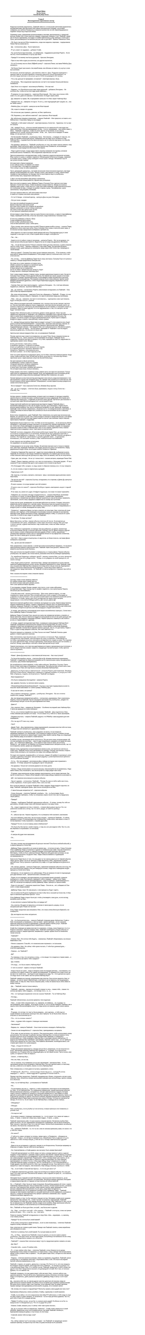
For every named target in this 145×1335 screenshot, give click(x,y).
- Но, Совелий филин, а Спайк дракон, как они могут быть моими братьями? (36, 1150)
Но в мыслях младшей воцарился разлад (24, 203)
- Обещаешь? (15, 1103)
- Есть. (12, 1142)
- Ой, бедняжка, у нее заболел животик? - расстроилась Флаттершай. (34, 115)
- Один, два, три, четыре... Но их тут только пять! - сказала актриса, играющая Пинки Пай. (41, 458)
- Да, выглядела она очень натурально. (23, 914)
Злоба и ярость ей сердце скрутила (22, 266)
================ (17, 652)
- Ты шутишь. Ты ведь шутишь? (21, 518)
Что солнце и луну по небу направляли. (23, 168)
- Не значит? (14, 1133)
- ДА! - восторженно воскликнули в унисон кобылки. (28, 778)
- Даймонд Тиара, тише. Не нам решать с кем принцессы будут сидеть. (34, 890)
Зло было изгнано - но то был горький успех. (25, 351)
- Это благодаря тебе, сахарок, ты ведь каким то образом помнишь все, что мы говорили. (40, 466)
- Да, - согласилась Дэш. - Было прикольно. (25, 47)
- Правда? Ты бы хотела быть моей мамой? (25, 1219)
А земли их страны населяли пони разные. (25, 194)
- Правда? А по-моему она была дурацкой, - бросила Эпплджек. (32, 57)
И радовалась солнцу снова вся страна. (24, 362)
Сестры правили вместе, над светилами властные (28, 192)
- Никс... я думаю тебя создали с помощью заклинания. (29, 1021)
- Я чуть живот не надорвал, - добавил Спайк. (25, 50)
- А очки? (13, 811)
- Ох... (12, 837)
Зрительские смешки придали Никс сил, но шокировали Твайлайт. (32, 333)
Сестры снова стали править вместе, (24, 579)
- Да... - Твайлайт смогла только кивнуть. (24, 986)
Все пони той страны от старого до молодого (26, 206)
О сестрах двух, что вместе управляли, (24, 166)
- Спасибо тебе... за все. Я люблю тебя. (23, 1247)
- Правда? (13, 799)
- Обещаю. (13, 1106)
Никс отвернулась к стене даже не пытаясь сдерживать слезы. (31, 1069)
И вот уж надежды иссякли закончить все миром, (27, 347)
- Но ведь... (14, 997)
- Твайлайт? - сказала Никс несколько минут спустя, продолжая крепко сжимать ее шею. (40, 1241)
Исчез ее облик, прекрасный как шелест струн (26, 269)
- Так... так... (14, 237)
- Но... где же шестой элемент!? (21, 543)
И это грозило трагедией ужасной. (22, 211)
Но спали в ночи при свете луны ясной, (23, 209)
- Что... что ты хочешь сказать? (21, 1018)
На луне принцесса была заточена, (22, 361)
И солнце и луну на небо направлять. (23, 365)
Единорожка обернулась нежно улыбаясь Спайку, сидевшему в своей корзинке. (37, 1292)
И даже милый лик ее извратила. (21, 268)
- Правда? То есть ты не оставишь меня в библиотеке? (29, 824)
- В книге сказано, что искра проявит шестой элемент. (28, 484)
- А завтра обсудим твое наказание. (22, 834)
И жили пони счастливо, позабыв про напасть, (26, 367)
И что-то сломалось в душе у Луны (22, 219)
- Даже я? (13, 704)
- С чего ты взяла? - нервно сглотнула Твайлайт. (26, 968)
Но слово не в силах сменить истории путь (25, 263)
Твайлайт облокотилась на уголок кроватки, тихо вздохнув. (30, 1000)
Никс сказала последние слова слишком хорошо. (27, 573)
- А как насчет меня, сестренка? (21, 690)
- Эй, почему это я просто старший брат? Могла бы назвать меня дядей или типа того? (39, 1289)
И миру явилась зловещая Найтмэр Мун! (24, 271)
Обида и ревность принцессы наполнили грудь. (26, 265)
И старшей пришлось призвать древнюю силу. (26, 348)
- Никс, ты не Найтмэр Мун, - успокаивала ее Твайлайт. (29, 1082)
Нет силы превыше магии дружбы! (22, 584)
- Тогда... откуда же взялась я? (20, 1046)
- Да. (11, 1009)
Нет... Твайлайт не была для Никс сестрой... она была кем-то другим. (33, 1207)
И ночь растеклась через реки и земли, (23, 344)
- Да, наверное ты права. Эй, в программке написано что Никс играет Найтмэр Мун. (38, 98)
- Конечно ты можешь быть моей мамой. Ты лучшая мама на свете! (33, 1232)
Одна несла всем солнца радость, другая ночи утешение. (30, 180)
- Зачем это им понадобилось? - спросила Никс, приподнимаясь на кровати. (36, 1030)
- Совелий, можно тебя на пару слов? (23, 1315)
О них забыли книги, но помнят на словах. (24, 165)
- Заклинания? (15, 1024)
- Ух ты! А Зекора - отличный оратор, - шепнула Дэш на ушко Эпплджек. (34, 197)
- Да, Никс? (14, 1244)
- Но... (12, 1085)
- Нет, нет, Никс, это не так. (19, 1059)
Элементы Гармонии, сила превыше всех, (24, 350)
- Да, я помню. (15, 962)
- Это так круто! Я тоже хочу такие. (22, 721)
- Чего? (12, 724)
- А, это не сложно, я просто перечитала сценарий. (27, 469)
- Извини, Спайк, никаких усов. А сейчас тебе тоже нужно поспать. (33, 1305)
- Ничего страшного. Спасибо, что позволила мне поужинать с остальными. (36, 943)
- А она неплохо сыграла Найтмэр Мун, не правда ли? (28, 902)
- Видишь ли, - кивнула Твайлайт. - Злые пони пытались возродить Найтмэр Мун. (38, 1027)
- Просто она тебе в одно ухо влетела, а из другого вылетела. (31, 60)
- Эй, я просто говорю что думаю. (21, 109)
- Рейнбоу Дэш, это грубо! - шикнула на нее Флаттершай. (29, 106)
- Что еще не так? (16, 1113)
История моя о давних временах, (21, 163)
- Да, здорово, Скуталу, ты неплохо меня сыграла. (27, 683)
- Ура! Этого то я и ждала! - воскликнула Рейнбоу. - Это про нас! (32, 86)
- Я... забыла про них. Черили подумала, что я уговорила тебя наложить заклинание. (39, 814)
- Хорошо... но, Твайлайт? (19, 951)
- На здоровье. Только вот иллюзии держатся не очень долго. (31, 766)
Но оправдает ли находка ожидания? (23, 443)
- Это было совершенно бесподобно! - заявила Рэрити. (29, 680)
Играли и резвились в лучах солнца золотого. (26, 208)
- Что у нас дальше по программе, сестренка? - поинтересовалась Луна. (34, 79)
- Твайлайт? (14, 936)
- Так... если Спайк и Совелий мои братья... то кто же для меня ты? (33, 1169)
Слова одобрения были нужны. (20, 220)
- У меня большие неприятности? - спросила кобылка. (28, 790)
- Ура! (12, 831)
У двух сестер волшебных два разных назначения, (27, 178)
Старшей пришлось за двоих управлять (24, 364)
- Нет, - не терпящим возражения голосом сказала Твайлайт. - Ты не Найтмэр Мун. (38, 994)
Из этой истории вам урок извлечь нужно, (24, 583)
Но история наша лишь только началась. (24, 369)
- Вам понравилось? (17, 677)
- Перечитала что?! (16, 472)
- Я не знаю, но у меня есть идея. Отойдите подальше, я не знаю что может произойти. (39, 492)
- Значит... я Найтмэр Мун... (19, 1056)
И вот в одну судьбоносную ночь (21, 222)
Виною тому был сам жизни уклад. (22, 205)
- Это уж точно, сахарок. (18, 200)
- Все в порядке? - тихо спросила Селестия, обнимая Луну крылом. (33, 386)
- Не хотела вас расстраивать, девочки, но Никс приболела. (30, 112)
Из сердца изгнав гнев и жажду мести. (23, 581)
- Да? (12, 954)
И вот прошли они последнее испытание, (24, 441)
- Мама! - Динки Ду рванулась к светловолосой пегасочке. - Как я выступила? (36, 655)
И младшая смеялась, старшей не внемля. (25, 345)
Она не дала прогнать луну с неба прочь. (24, 223)
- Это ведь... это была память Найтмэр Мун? (25, 964)
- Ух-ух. (12, 1318)
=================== (18, 393)
